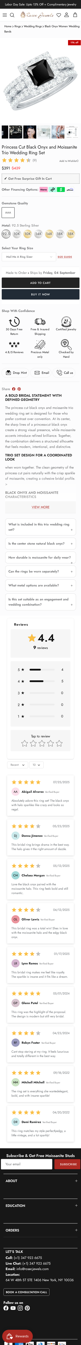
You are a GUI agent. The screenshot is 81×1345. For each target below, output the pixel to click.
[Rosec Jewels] (37, 15)
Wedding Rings (33, 26)
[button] (58, 15)
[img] (16, 160)
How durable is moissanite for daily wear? (39, 557)
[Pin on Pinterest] (19, 389)
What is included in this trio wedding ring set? (38, 527)
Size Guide (65, 257)
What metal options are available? (33, 585)
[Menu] (5, 15)
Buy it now (40, 294)
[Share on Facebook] (13, 389)
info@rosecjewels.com (32, 1268)
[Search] (14, 15)
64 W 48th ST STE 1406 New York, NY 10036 (40, 1279)
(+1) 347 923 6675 (28, 1257)
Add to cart (40, 283)
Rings (17, 26)
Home (7, 26)
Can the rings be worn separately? (33, 571)
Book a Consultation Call (26, 1292)
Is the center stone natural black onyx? (36, 543)
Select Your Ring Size (17, 248)
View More (40, 507)
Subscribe (68, 1164)
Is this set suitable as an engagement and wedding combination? (38, 602)
